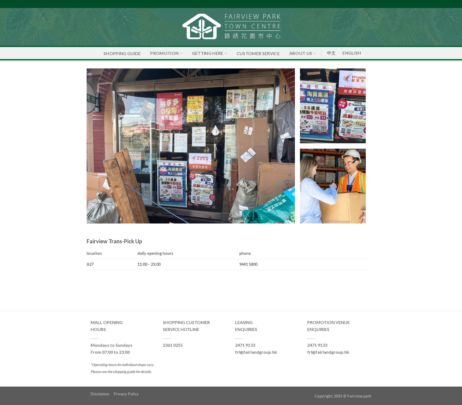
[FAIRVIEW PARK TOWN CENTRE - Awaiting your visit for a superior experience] (231, 26)
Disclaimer (102, 394)
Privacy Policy (126, 394)
